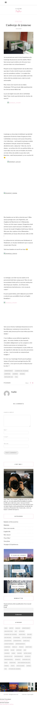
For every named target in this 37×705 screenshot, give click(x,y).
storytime (12, 662)
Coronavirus (17, 640)
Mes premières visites (7, 704)
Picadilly (27, 656)
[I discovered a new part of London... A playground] (32, 687)
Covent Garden (9, 643)
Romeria (17, 659)
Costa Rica (26, 640)
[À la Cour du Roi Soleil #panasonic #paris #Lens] (14, 687)
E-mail (6, 437)
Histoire (19, 650)
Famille (14, 647)
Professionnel (9, 659)
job (25, 650)
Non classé (7, 535)
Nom (5, 430)
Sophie (14, 392)
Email (5, 607)
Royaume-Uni (9, 376)
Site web (6, 443)
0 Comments (7, 383)
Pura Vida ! (7, 538)
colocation (8, 640)
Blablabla (6, 525)
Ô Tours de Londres (14, 668)
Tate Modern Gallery (24, 662)
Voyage (29, 665)
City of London (26, 637)
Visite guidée (20, 665)
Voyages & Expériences (11, 544)
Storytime (18, 21)
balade (29, 634)
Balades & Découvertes (11, 522)
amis (6, 628)
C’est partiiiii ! (4, 701)
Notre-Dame (27, 653)
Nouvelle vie (8, 656)
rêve (6, 662)
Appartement (9, 370)
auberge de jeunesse (21, 370)
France (21, 647)
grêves (6, 650)
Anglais (18, 628)
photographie (19, 656)
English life (7, 531)
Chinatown (16, 637)
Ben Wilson (8, 637)
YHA (16, 376)
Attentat (21, 631)
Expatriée (7, 373)
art (16, 631)
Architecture (9, 631)
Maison (22, 373)
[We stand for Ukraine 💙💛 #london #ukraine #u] (4, 687)
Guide (12, 650)
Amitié (11, 628)
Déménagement (20, 643)
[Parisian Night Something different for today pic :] (23, 687)
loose (13, 653)
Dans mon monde (9, 528)
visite (12, 665)
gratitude (29, 647)
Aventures (22, 634)
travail (7, 665)
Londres (15, 373)
